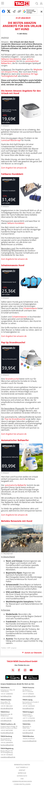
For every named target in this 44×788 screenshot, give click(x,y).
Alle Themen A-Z (22, 767)
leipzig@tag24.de (28, 708)
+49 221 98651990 (29, 730)
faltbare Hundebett (15, 223)
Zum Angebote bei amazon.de (14, 259)
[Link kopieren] (19, 11)
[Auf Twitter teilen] (8, 11)
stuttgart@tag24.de (29, 721)
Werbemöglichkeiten (22, 765)
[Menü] (2, 3)
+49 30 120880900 (7, 694)
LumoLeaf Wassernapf (11, 140)
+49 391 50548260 (7, 755)
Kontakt (22, 770)
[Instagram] (25, 670)
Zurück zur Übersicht (33, 653)
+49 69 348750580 (7, 730)
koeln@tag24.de (28, 733)
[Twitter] (13, 670)
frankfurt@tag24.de (7, 733)
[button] (41, 3)
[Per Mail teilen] (14, 11)
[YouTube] (31, 670)
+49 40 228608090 (7, 743)
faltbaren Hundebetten (11, 59)
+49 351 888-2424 (6, 706)
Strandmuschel (12, 379)
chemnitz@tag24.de (29, 696)
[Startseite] (22, 4)
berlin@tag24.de (6, 696)
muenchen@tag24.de (29, 741)
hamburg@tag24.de (7, 745)
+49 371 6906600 (28, 694)
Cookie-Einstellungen (22, 784)
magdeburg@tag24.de (8, 757)
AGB (22, 779)
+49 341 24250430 (29, 706)
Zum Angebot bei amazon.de (14, 167)
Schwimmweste (30, 308)
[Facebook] (19, 670)
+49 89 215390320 (29, 739)
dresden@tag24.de (7, 708)
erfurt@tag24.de (6, 721)
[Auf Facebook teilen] (3, 11)
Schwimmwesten (19, 316)
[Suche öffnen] (36, 3)
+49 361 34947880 (7, 718)
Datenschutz (22, 776)
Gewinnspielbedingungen (22, 781)
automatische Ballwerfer (16, 485)
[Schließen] (41, 11)
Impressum (22, 773)
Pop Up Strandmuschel (15, 419)
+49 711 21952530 (29, 718)
